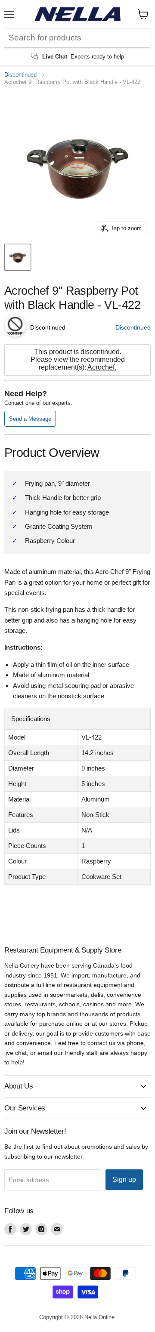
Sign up (124, 1179)
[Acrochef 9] (18, 257)
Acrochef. (101, 367)
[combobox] (77, 38)
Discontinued (20, 75)
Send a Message (30, 419)
